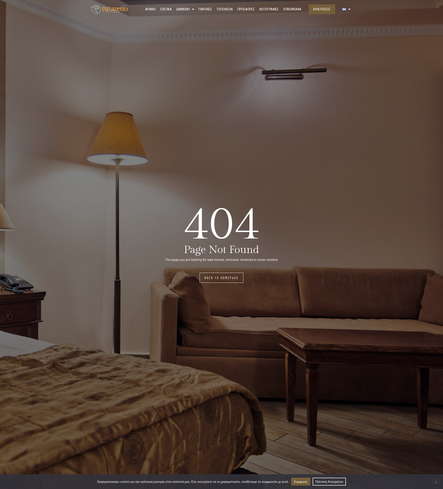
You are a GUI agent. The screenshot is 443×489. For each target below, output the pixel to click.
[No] (436, 481)
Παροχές (205, 9)
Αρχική (150, 9)
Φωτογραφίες (269, 9)
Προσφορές (246, 9)
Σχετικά (166, 9)
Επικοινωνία (292, 9)
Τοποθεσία (225, 9)
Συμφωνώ (301, 481)
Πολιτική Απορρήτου (329, 481)
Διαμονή (183, 9)
